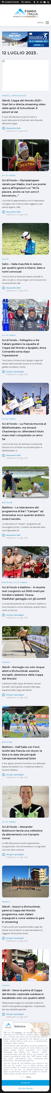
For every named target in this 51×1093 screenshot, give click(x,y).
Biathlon (7, 503)
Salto (5, 259)
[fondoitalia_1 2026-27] (25, 39)
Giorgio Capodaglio (15, 371)
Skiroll (6, 96)
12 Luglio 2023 (22, 131)
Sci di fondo (9, 175)
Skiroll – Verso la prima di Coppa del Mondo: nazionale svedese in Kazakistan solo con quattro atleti (23, 994)
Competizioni (12, 2)
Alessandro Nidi (13, 128)
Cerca (27, 2)
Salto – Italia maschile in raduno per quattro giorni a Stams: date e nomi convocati (23, 268)
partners (18, 1033)
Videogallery (19, 96)
